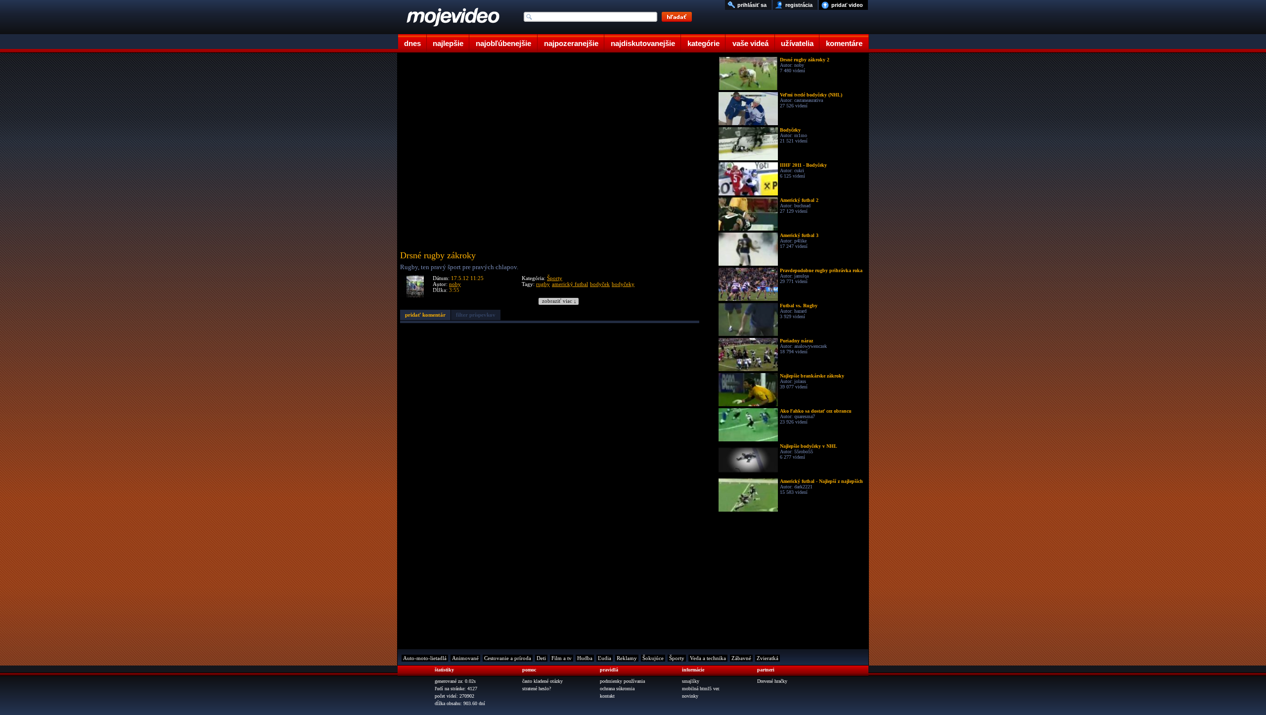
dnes (412, 43)
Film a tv (561, 658)
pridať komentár (425, 315)
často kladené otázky (542, 681)
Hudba (584, 658)
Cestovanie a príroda (507, 658)
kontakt (607, 696)
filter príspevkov (476, 315)
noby (455, 284)
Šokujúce (653, 658)
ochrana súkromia (617, 688)
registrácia (799, 5)
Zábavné (741, 658)
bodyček (600, 284)
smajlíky (690, 681)
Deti (541, 658)
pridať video (847, 5)
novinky (690, 696)
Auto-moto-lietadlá (425, 658)
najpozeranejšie (571, 43)
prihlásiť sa (752, 5)
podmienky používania (622, 681)
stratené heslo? (536, 688)
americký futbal (570, 284)
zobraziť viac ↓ (559, 301)
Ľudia (604, 658)
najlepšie (448, 43)
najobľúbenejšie (503, 43)
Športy (554, 278)
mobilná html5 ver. (701, 688)
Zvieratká (767, 658)
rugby (543, 284)
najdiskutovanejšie (643, 43)
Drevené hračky (772, 681)
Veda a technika (708, 658)
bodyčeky (623, 284)
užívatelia (797, 43)
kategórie (703, 43)
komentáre (844, 43)
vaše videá (750, 43)
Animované (465, 658)
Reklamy (627, 658)
